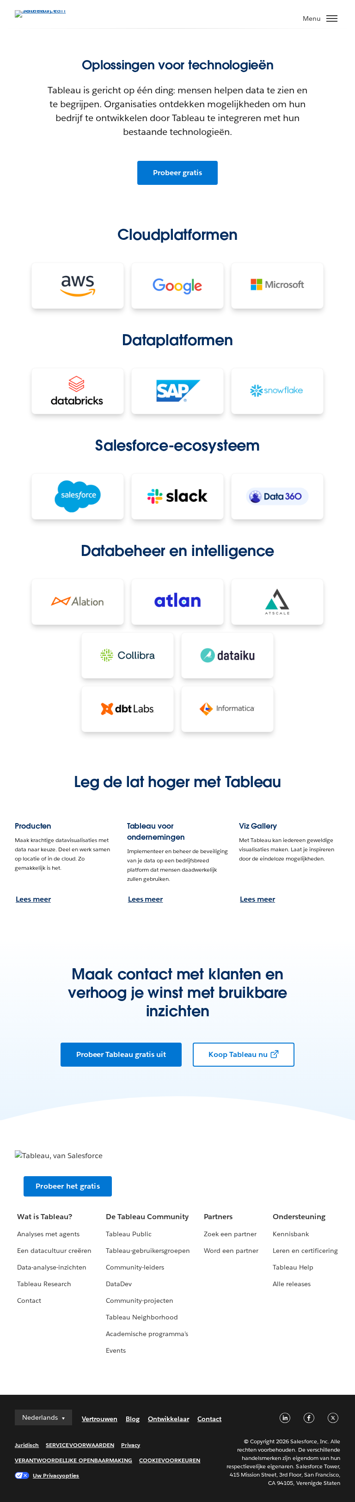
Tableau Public (129, 1234)
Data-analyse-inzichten (51, 1267)
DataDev (119, 1284)
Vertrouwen (99, 1419)
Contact (29, 1300)
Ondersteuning (299, 1216)
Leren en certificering (305, 1250)
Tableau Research (44, 1284)
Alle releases (292, 1284)
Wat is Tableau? (44, 1216)
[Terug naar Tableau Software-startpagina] (47, 13)
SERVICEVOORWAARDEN (80, 1445)
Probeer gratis (177, 172)
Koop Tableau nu (238, 1054)
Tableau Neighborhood (142, 1317)
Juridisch (27, 1445)
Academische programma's (147, 1334)
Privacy (130, 1445)
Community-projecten (139, 1300)
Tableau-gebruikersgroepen (148, 1250)
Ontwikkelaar (168, 1419)
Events (116, 1350)
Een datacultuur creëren (54, 1250)
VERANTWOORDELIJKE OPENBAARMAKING (73, 1460)
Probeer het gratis (68, 1186)
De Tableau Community (147, 1216)
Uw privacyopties (56, 1475)
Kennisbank (291, 1234)
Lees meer (33, 899)
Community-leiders (135, 1267)
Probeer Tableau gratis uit (121, 1054)
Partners (218, 1216)
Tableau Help (293, 1267)
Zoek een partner (230, 1234)
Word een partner (231, 1250)
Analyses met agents (48, 1234)
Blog (133, 1419)
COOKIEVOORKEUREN (169, 1460)
